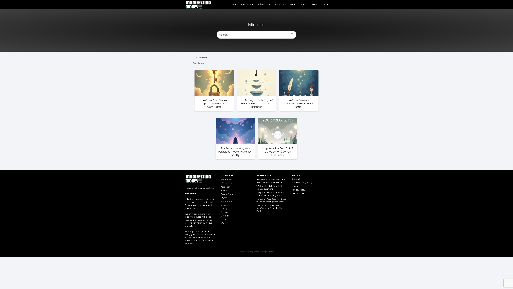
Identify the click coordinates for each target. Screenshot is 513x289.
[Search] (291, 33)
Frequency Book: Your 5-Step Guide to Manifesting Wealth (270, 194)
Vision (304, 4)
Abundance (246, 4)
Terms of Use (298, 193)
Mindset (224, 205)
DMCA (295, 186)
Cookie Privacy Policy (302, 182)
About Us (296, 175)
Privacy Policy (298, 190)
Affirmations (263, 4)
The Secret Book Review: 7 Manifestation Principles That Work (270, 208)
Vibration (225, 215)
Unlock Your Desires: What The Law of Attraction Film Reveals (270, 181)
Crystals (225, 197)
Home (233, 4)
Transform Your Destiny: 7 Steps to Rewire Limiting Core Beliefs (271, 200)
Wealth (315, 4)
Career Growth (228, 194)
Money (293, 4)
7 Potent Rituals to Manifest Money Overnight (269, 187)
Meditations (226, 201)
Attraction (280, 4)
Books (224, 190)
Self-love (225, 212)
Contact (296, 179)
